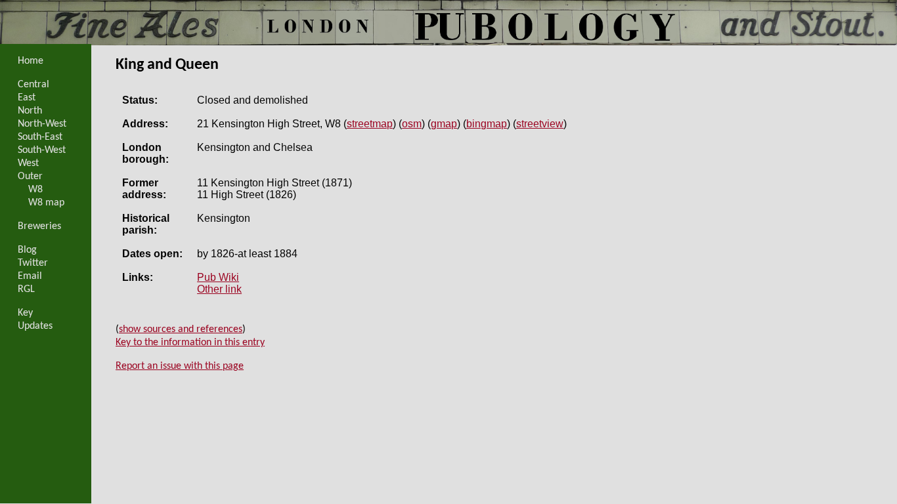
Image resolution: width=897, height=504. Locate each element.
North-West (42, 124)
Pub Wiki (218, 277)
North (30, 111)
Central (33, 84)
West (28, 163)
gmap (444, 123)
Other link (219, 289)
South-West (42, 150)
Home (30, 61)
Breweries (39, 226)
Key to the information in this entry (190, 342)
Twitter (33, 263)
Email (30, 276)
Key (25, 313)
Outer (30, 176)
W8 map (46, 203)
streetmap (370, 123)
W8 (35, 189)
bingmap (486, 123)
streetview (539, 123)
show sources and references (180, 329)
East (26, 98)
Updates (35, 326)
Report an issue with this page (180, 366)
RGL (26, 289)
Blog (27, 250)
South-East (40, 137)
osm (412, 123)
